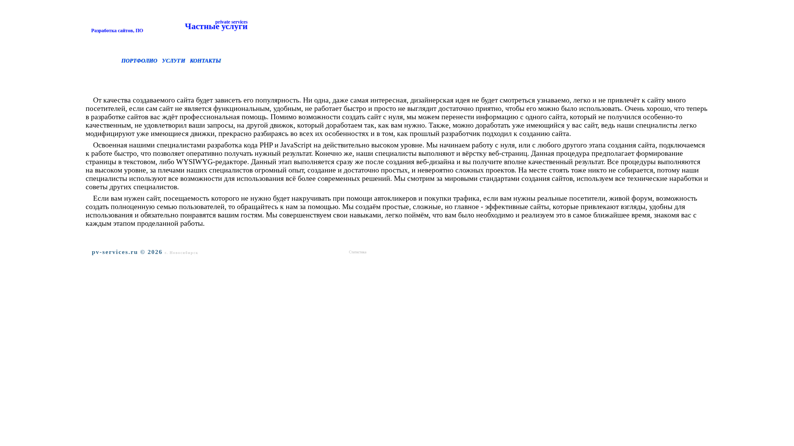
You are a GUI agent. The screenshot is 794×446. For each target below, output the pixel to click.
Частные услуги (168, 26)
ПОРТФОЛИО (139, 61)
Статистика (357, 252)
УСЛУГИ (173, 61)
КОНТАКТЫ (205, 61)
